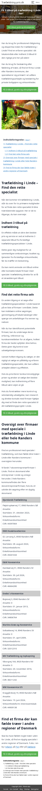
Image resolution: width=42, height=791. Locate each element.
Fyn (17, 746)
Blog (21, 789)
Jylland (8, 746)
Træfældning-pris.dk (13, 2)
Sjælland (31, 746)
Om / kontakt (14, 789)
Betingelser (35, 789)
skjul (27, 140)
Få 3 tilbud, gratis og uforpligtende (21, 27)
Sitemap (27, 789)
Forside (5, 789)
